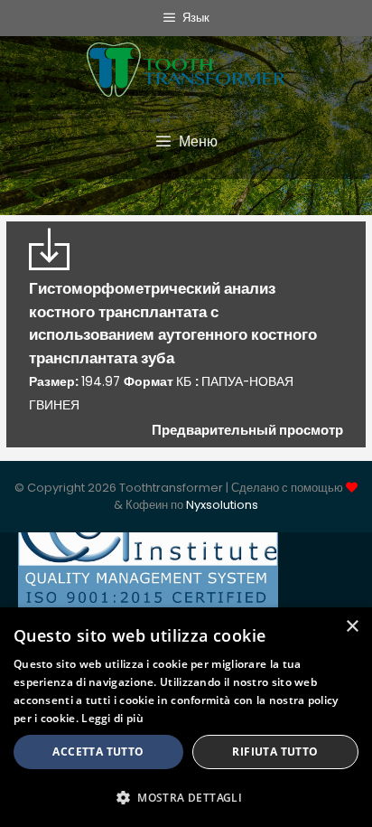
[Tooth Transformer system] (186, 65)
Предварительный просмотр (247, 429)
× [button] (351, 627)
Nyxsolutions (222, 504)
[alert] (186, 717)
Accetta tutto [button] (98, 751)
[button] (186, 797)
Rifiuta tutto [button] (275, 751)
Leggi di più (112, 718)
